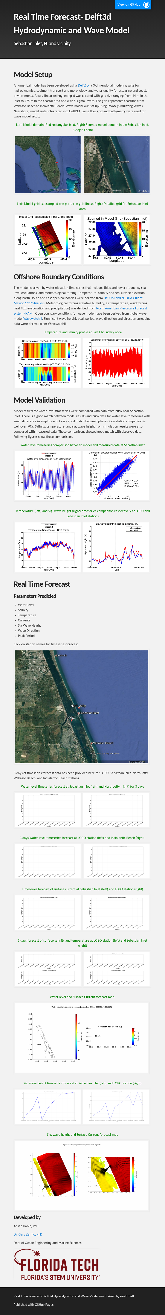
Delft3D (83, 85)
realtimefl (127, 1296)
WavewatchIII (32, 319)
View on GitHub (129, 4)
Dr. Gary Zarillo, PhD (28, 1234)
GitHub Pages (44, 1305)
